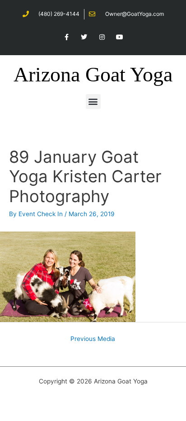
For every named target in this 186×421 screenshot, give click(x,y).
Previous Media (92, 338)
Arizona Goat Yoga (93, 74)
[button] (93, 101)
